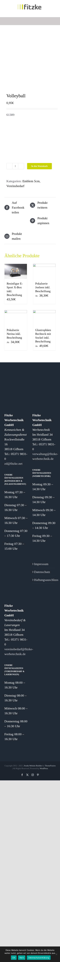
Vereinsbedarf (15, 186)
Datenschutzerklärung (38, 957)
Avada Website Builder (33, 766)
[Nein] (56, 954)
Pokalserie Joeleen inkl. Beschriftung (43, 287)
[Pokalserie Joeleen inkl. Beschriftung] (44, 271)
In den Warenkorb (39, 166)
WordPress (44, 768)
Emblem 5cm (31, 181)
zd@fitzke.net (13, 463)
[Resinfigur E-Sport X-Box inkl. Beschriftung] (16, 271)
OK (13, 957)
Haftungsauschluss (44, 580)
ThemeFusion (50, 766)
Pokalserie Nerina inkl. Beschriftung (14, 333)
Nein (22, 957)
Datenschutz (42, 572)
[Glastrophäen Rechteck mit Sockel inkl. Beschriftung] (44, 317)
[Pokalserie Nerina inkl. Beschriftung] (16, 317)
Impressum (41, 564)
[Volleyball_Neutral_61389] (30, 59)
